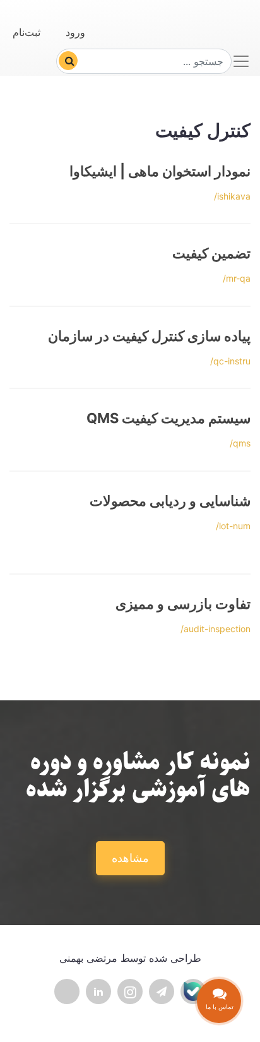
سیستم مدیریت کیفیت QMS (168, 418)
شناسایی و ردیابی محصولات (170, 501)
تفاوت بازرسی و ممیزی (183, 604)
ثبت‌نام (26, 32)
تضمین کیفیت (211, 253)
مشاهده (130, 858)
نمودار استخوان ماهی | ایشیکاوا (160, 171)
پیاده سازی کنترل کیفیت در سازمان (149, 336)
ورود (75, 32)
